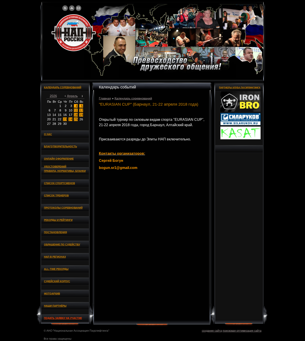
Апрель (72, 96)
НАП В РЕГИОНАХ (55, 256)
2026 (53, 96)
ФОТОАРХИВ (52, 293)
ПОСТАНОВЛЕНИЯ (55, 232)
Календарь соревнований (133, 98)
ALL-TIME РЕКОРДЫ (56, 269)
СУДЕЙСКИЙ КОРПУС (57, 281)
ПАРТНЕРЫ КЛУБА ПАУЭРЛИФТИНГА (239, 87)
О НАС (48, 134)
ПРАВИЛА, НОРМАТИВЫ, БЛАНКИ (65, 171)
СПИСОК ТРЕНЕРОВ (56, 195)
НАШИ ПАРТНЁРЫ (55, 305)
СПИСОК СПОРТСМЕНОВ (59, 183)
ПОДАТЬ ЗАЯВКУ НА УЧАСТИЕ (63, 318)
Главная (105, 98)
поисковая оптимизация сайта (242, 330)
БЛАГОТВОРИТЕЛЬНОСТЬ (60, 146)
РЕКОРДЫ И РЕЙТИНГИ (58, 220)
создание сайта (212, 330)
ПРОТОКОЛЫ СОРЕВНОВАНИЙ (63, 207)
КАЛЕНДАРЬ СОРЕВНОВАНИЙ (62, 87)
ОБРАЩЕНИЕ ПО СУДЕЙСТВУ (62, 244)
